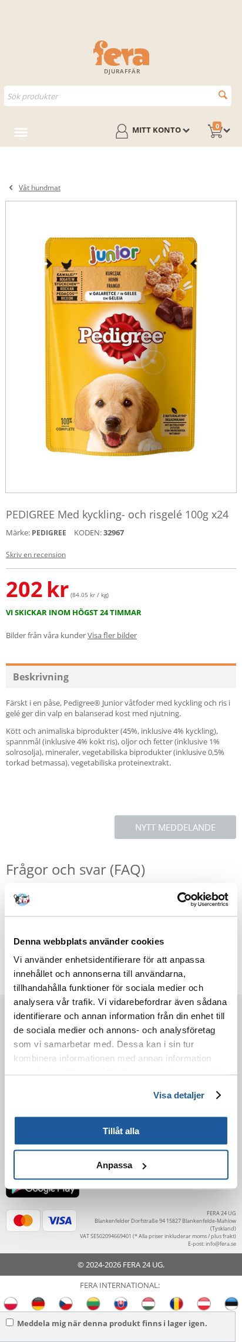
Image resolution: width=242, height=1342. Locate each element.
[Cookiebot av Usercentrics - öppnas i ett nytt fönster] (177, 900)
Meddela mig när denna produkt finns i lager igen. (112, 1323)
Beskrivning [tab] (41, 676)
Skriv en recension (36, 554)
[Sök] (223, 95)
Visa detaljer (178, 1095)
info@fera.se (221, 1243)
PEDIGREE (49, 533)
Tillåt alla (121, 1130)
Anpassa (114, 1165)
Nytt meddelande (175, 827)
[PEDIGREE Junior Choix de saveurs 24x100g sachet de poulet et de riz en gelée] (121, 347)
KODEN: (88, 532)
